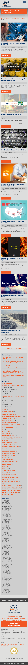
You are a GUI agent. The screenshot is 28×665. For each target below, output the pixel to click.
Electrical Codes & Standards (12, 489)
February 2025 (6, 515)
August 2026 (5, 500)
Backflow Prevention (9, 452)
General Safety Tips (9, 418)
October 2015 (5, 587)
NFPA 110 (5, 468)
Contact (9, 620)
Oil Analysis (6, 433)
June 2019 (4, 539)
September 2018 (6, 550)
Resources (22, 618)
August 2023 (5, 522)
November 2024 (6, 519)
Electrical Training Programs (12, 385)
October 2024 (5, 520)
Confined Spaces (7, 444)
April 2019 (5, 541)
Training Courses (13, 615)
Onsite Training (7, 411)
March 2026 (5, 504)
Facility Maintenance (9, 225)
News (4, 409)
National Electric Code (10, 414)
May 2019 (4, 540)
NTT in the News (20, 620)
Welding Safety (7, 439)
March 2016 (5, 584)
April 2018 (5, 556)
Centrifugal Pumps (8, 435)
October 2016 (5, 577)
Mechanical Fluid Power (10, 492)
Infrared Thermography (10, 446)
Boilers (4, 457)
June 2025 (4, 512)
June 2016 (4, 581)
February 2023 (6, 528)
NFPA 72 (4, 448)
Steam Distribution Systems (11, 485)
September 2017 (6, 564)
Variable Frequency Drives (11, 437)
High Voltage (6, 431)
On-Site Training (22, 615)
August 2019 (5, 537)
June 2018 (4, 553)
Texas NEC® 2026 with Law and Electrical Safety (13, 376)
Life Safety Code (7, 479)
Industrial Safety (8, 420)
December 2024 (6, 518)
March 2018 (5, 557)
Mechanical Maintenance (11, 490)
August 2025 (5, 509)
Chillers (5, 440)
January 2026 (5, 505)
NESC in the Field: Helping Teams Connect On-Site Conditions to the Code (13, 362)
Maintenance (23, 18)
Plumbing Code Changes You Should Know (13, 150)
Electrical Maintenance (8, 389)
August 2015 (5, 588)
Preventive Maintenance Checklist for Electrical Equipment (12, 185)
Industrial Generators (10, 477)
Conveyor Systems (8, 470)
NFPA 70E (5, 472)
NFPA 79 (4, 483)
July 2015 (4, 589)
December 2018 (6, 546)
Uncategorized (7, 383)
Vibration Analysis (20, 47)
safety (3, 189)
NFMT (15, 226)
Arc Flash (5, 466)
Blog (4, 620)
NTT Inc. (3, 18)
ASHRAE (6, 334)
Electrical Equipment (9, 188)
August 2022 (5, 532)
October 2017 (5, 563)
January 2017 (5, 573)
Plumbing (6, 152)
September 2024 (6, 521)
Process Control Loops (10, 450)
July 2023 (4, 524)
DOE (10, 334)
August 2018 (5, 551)
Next (19, 349)
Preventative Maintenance (11, 487)
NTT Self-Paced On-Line (7, 618)
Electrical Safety (6, 401)
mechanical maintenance (9, 47)
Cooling (6, 262)
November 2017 (6, 562)
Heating (10, 262)
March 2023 (5, 527)
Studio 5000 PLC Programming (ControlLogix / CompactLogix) (11, 366)
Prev (8, 349)
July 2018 (4, 552)
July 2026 (4, 501)
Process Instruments (9, 474)
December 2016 (6, 575)
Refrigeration (7, 464)
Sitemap (13, 620)
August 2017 (5, 565)
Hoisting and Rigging (9, 461)
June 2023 (4, 525)
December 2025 (6, 506)
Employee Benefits (10, 617)
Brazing (6, 299)
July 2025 (4, 511)
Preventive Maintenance (19, 188)
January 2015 (5, 591)
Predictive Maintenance (9, 117)
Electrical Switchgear (10, 481)
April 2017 (5, 570)
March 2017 (5, 571)
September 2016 (6, 578)
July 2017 (4, 566)
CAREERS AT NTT (4, 615)
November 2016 (6, 576)
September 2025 (6, 508)
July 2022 (4, 533)
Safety (4, 393)
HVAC (13, 262)
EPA (12, 334)
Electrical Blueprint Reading (12, 424)
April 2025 (5, 513)
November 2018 (6, 547)
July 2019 (4, 538)
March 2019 (5, 543)
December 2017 (6, 560)
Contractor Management (11, 413)
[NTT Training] (7, 4)
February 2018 (6, 558)
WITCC (3, 118)
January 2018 (5, 559)
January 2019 (5, 545)
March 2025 (5, 514)
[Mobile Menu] (25, 2)
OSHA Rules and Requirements (12, 416)
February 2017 (6, 572)
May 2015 (4, 590)
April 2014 (5, 592)
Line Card (18, 617)
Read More (5, 56)
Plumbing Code (12, 152)
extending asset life (8, 83)
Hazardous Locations (9, 442)
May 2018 (4, 555)
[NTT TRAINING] (14, 609)
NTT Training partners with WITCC (11, 114)
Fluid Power (5, 406)
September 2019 (6, 536)
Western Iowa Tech (19, 117)
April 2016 (5, 583)
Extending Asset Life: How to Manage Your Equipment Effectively (14, 79)
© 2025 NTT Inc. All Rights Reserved (11, 663)
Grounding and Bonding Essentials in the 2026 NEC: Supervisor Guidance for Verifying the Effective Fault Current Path (13, 371)
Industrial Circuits (9, 455)
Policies (22, 663)
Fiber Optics (6, 463)
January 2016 (5, 585)
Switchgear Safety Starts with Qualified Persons (13, 358)
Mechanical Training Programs (12, 18)
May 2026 (4, 502)
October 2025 (5, 507)
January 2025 (5, 517)
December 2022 (6, 530)
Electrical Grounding (9, 453)
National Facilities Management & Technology (12, 226)
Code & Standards (7, 388)
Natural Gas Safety (9, 426)
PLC (3, 429)
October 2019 (5, 534)
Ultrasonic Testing (8, 427)
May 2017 (4, 569)
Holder (15, 334)
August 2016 (5, 579)
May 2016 (4, 582)
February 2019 (6, 544)
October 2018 (5, 549)
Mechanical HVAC (7, 391)
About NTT (16, 618)
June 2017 (4, 568)
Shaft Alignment (8, 459)
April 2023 (5, 526)
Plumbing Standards (9, 422)
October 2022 (5, 531)
